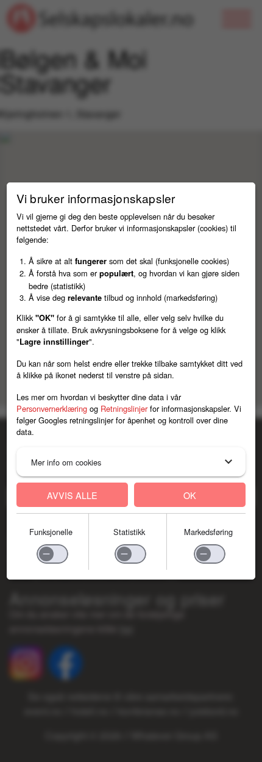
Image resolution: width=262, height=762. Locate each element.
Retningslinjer (124, 408)
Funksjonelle (51, 531)
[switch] (52, 554)
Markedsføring (208, 531)
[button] (131, 461)
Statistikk (129, 531)
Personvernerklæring (51, 408)
